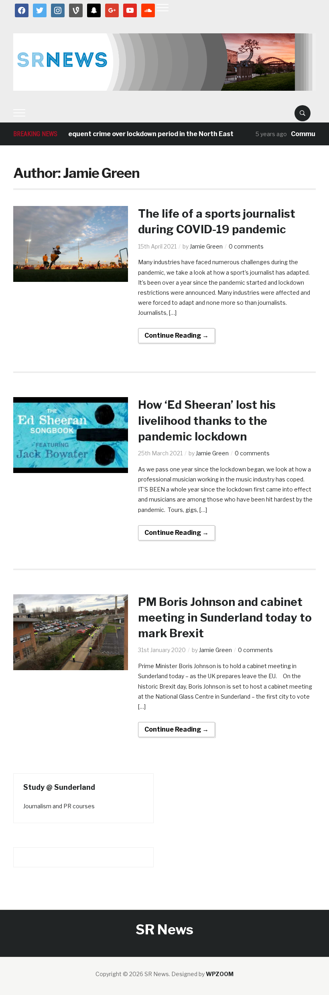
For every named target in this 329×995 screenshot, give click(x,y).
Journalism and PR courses (59, 806)
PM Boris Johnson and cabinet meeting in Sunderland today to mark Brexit (225, 617)
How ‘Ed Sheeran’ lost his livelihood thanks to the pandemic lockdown (207, 420)
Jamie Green (206, 246)
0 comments (246, 246)
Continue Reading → (176, 335)
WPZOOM (220, 974)
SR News (164, 929)
